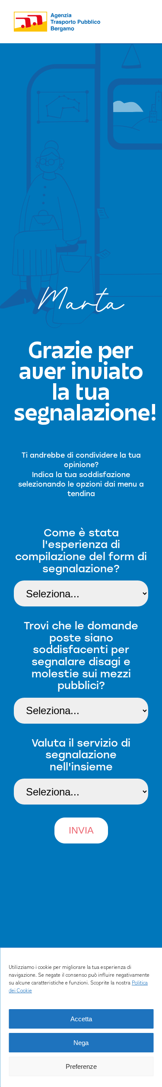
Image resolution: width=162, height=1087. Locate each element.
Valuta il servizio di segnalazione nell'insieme (81, 755)
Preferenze (81, 1066)
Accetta (81, 1019)
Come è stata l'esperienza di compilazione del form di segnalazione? (81, 550)
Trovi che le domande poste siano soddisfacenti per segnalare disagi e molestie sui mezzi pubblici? (81, 655)
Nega (81, 1042)
